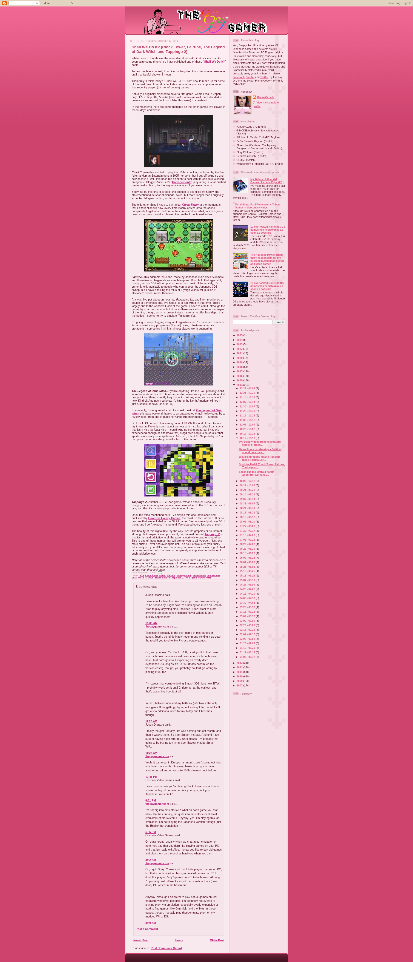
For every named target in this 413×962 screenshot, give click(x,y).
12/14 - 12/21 (248, 397)
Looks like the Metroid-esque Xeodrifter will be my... (256, 473)
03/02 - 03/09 (248, 620)
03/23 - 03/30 (248, 607)
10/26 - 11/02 (248, 429)
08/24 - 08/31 (248, 508)
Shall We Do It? (214, 61)
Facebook (239, 77)
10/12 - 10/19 (248, 438)
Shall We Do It (139, 578)
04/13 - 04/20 (248, 593)
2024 (240, 339)
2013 (240, 662)
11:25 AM (151, 753)
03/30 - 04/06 (248, 602)
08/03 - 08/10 (248, 521)
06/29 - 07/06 (248, 544)
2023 (240, 344)
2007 (240, 685)
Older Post (217, 940)
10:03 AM (151, 623)
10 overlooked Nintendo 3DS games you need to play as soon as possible (267, 229)
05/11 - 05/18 (248, 575)
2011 (240, 672)
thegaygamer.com (157, 626)
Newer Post (140, 940)
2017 (240, 371)
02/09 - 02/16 (248, 634)
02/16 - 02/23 (248, 629)
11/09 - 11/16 (248, 420)
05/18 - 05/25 (248, 571)
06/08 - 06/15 (248, 557)
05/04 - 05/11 (248, 580)
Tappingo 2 (212, 534)
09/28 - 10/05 (248, 485)
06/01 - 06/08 (248, 562)
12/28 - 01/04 (248, 388)
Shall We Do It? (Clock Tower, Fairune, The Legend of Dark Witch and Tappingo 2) (178, 49)
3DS (142, 575)
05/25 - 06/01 (248, 566)
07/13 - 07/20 (248, 535)
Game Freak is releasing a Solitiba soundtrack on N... (260, 451)
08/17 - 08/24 (248, 512)
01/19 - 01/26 (248, 647)
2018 (240, 366)
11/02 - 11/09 (248, 424)
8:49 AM (150, 923)
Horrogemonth (181, 182)
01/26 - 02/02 (248, 643)
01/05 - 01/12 (248, 656)
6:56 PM (150, 832)
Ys (163, 277)
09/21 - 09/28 (248, 490)
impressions (213, 575)
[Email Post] (159, 572)
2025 (240, 335)
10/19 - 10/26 (248, 433)
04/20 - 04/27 (248, 589)
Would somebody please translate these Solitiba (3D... (259, 458)
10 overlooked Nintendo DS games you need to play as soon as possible (267, 286)
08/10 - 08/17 (248, 517)
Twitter (264, 77)
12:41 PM (151, 777)
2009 (240, 681)
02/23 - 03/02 (248, 625)
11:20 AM (151, 721)
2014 (240, 385)
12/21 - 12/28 (248, 393)
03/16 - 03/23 (248, 611)
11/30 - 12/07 (248, 406)
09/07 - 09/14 (248, 499)
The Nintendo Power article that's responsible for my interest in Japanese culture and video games (267, 259)
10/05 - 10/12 (248, 480)
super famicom (163, 578)
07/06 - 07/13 (248, 539)
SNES (151, 578)
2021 (240, 353)
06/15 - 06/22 (248, 553)
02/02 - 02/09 (248, 638)
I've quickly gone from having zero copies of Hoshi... (260, 443)
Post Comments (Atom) (166, 948)
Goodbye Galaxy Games (164, 518)
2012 (240, 667)
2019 (240, 362)
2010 (240, 676)
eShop (162, 575)
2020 (240, 357)
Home (179, 940)
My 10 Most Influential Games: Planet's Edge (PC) (267, 181)
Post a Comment (147, 929)
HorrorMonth (199, 575)
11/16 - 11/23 (248, 415)
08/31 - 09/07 (248, 503)
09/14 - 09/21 (248, 494)
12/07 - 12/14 (248, 402)
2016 (240, 376)
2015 (240, 380)
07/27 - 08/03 (248, 526)
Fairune (171, 575)
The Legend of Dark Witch (198, 578)
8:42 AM (150, 860)
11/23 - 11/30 (248, 411)
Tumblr (250, 77)
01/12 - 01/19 (248, 652)
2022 (240, 348)
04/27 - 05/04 (248, 584)
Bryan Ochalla (265, 97)
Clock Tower (190, 204)
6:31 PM (150, 800)
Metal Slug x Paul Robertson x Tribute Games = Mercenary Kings (257, 206)
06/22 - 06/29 (248, 548)
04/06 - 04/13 (248, 598)
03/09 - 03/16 (248, 616)
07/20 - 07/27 (248, 530)
